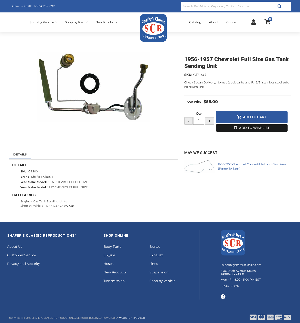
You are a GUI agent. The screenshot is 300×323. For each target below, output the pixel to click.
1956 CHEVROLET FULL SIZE (68, 182)
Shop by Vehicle (31, 206)
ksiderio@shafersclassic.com (241, 264)
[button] (236, 6)
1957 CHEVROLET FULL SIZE (68, 187)
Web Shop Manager (132, 317)
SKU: (188, 75)
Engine (25, 201)
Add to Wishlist (254, 128)
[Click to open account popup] (253, 22)
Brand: (25, 177)
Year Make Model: (33, 182)
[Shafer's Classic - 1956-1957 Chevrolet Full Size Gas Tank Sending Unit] (93, 87)
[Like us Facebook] (223, 297)
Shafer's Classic (42, 177)
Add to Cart (254, 117)
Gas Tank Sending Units (50, 201)
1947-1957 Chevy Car (60, 206)
